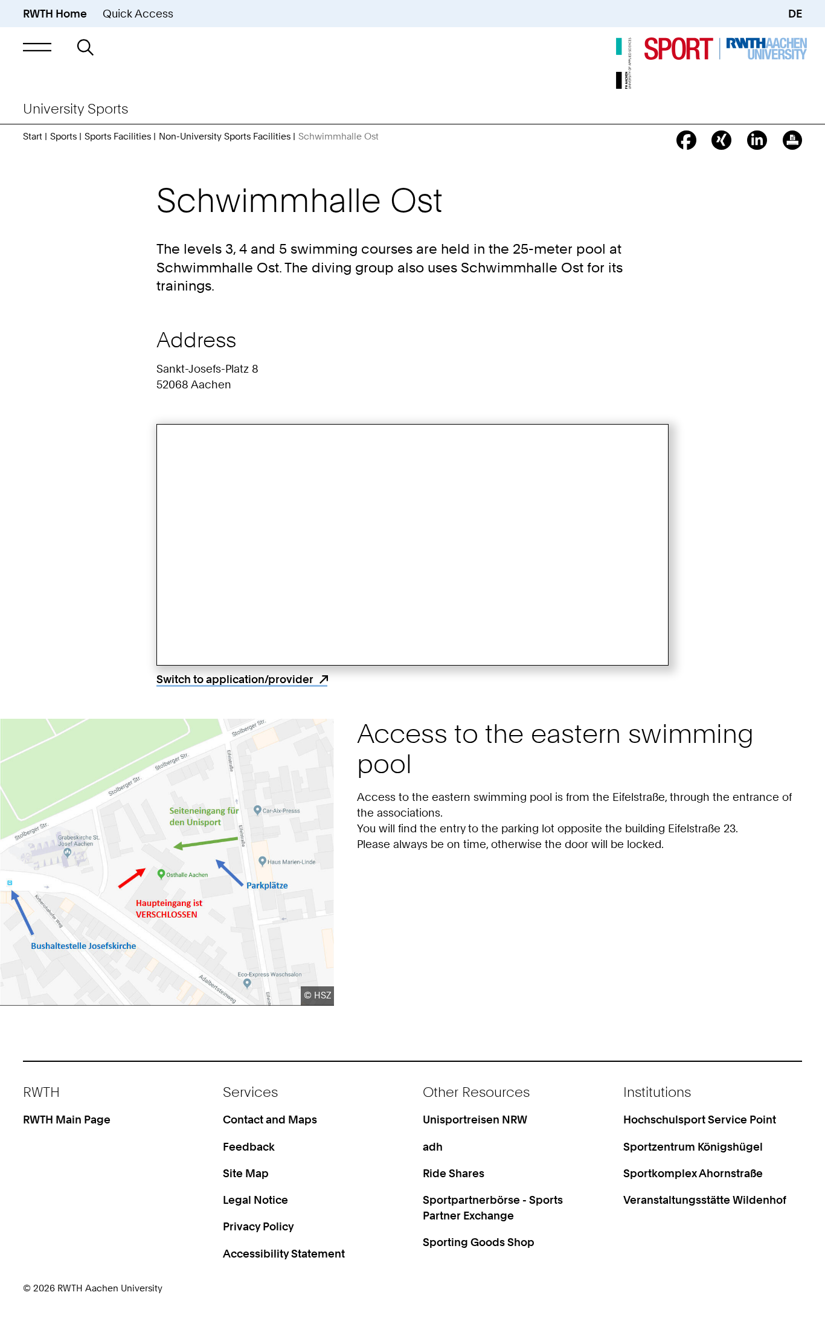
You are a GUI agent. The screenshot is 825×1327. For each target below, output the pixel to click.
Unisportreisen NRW (475, 1119)
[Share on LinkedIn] (757, 140)
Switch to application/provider (234, 679)
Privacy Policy (258, 1226)
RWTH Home (55, 13)
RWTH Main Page (67, 1119)
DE (795, 13)
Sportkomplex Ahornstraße (693, 1173)
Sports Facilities (118, 136)
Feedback (249, 1146)
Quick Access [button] (138, 13)
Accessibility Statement (284, 1253)
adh (433, 1146)
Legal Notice (255, 1199)
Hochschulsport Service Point (699, 1119)
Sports (63, 136)
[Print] (793, 140)
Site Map (246, 1173)
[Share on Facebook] (686, 140)
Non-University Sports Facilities (225, 136)
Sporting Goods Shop (478, 1241)
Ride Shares (453, 1173)
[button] (37, 47)
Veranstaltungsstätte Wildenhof (704, 1199)
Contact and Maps (270, 1119)
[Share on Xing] (721, 140)
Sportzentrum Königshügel (693, 1146)
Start (32, 136)
